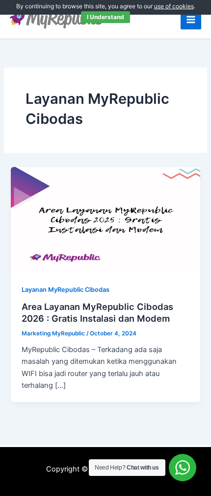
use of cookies (174, 6)
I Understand (105, 17)
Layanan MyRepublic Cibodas (65, 289)
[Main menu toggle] (191, 19)
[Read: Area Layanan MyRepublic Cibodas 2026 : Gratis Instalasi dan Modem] (105, 219)
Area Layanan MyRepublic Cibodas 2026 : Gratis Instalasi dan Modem (97, 312)
